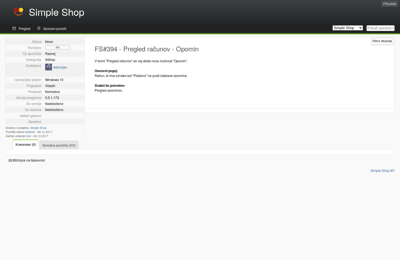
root (28, 136)
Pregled (24, 28)
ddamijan (60, 67)
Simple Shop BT (383, 170)
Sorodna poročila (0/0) (59, 145)
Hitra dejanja (382, 41)
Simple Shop (38, 128)
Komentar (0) (26, 144)
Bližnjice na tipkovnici (28, 160)
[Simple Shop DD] (48, 69)
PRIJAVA (389, 3)
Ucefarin (30, 132)
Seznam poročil (54, 28)
